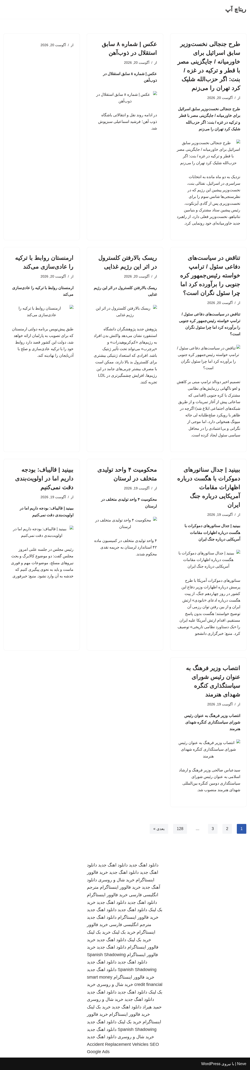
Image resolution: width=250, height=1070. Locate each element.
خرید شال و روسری (116, 879)
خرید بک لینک (123, 932)
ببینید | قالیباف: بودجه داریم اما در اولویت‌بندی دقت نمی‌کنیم (44, 478)
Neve (241, 1064)
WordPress (210, 1064)
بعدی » (159, 829)
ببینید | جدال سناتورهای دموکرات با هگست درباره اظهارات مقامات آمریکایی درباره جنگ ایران (208, 487)
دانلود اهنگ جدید (143, 865)
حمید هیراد (152, 1007)
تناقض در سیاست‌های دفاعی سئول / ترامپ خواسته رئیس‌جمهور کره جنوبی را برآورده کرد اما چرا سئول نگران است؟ (210, 275)
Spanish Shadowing (106, 954)
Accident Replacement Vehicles (117, 1044)
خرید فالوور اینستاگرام (120, 887)
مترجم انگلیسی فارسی (130, 924)
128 (180, 829)
